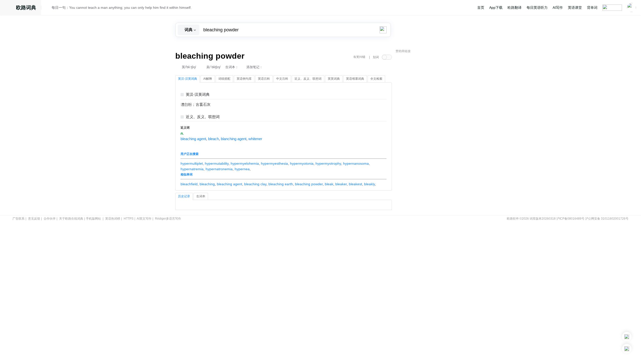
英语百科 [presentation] (264, 78)
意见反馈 (34, 218)
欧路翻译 (515, 8)
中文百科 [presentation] (282, 78)
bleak (329, 184)
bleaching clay (255, 184)
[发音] (47, 8)
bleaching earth (280, 184)
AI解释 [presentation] (207, 78)
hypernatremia (192, 169)
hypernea (242, 169)
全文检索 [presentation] (376, 78)
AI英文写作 (144, 218)
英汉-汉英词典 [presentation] (187, 78)
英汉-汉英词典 (198, 95)
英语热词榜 (112, 218)
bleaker (341, 184)
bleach (213, 139)
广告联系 (19, 218)
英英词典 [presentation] (334, 78)
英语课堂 (575, 8)
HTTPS (128, 218)
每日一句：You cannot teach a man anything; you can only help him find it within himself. (122, 8)
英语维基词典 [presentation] (355, 78)
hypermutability (217, 163)
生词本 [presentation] (200, 196)
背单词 (592, 8)
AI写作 (558, 8)
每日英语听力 (537, 8)
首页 (480, 8)
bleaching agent (193, 139)
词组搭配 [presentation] (224, 78)
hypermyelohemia (245, 163)
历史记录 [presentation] (184, 196)
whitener (255, 139)
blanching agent (233, 139)
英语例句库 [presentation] (244, 78)
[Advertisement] (433, 131)
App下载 (496, 8)
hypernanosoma (356, 163)
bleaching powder (309, 184)
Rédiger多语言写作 (168, 218)
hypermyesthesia (274, 163)
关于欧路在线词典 (71, 218)
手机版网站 (93, 218)
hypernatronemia (219, 169)
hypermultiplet (192, 163)
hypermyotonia (301, 163)
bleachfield (189, 184)
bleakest (355, 184)
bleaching (207, 184)
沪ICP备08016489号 (570, 218)
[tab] (187, 79)
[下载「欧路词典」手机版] (626, 336)
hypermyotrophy (328, 163)
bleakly (369, 184)
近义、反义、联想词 (203, 117)
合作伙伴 (50, 218)
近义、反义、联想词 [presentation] (308, 78)
